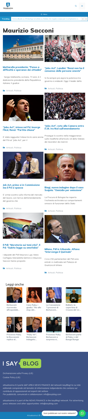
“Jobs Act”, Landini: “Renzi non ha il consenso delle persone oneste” (64, 69)
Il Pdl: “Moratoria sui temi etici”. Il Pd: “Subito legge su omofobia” (21, 246)
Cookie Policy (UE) (11, 377)
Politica (17, 90)
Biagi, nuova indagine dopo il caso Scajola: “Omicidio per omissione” (64, 189)
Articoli (9, 90)
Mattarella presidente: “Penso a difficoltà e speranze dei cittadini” (22, 68)
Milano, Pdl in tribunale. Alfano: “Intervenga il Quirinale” (62, 250)
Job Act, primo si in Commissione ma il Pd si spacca (21, 186)
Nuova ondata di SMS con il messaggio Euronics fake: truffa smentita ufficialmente (43, 19)
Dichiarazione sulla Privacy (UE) (18, 373)
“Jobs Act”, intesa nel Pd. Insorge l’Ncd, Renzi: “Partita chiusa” (21, 128)
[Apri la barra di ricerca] (76, 6)
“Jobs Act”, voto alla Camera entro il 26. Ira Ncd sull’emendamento (64, 127)
